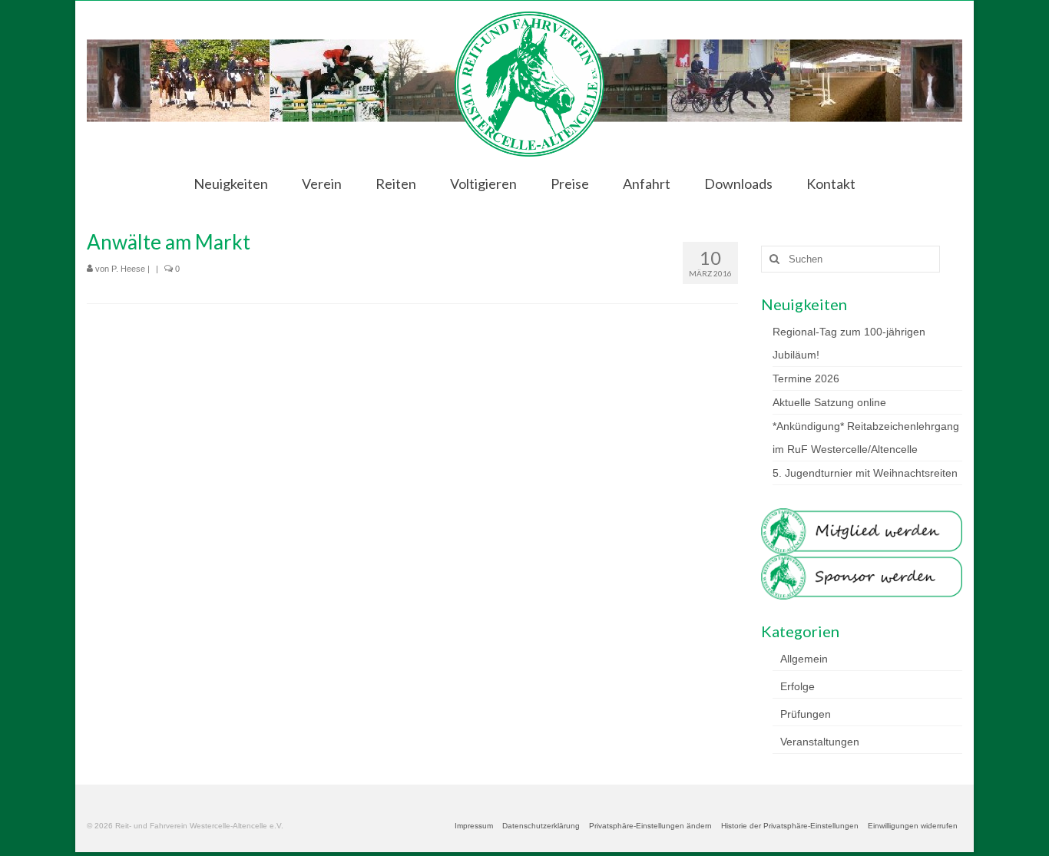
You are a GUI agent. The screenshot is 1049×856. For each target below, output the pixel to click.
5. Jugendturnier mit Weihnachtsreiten (865, 473)
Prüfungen (805, 714)
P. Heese (128, 268)
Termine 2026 (806, 378)
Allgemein (804, 659)
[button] (650, 826)
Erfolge (797, 686)
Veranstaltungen (819, 741)
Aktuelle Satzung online (829, 402)
